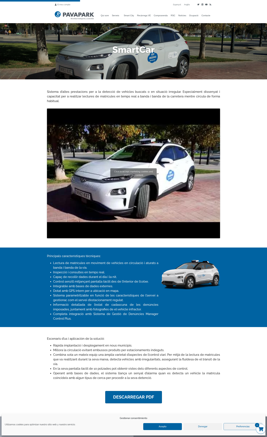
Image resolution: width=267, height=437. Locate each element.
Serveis (115, 15)
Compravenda (161, 15)
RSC (173, 15)
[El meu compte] (56, 5)
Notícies (182, 15)
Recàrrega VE (144, 15)
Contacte (205, 15)
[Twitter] (198, 5)
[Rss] (210, 5)
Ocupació (193, 15)
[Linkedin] (202, 5)
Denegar (202, 426)
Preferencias (243, 426)
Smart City (129, 15)
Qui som (105, 15)
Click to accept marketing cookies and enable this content (133, 173)
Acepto (162, 426)
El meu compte (63, 5)
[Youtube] (206, 5)
